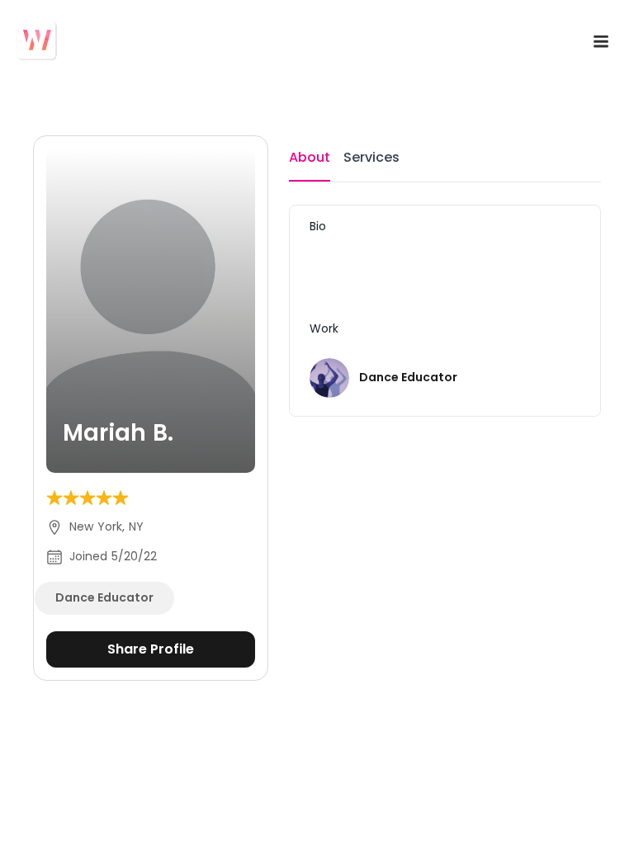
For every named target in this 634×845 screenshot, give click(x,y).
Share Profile (150, 649)
